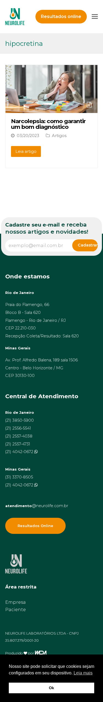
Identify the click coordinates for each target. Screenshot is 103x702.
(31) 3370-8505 (19, 477)
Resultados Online (35, 525)
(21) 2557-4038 (18, 436)
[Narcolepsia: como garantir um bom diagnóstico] (51, 109)
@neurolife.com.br (36, 505)
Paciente (15, 609)
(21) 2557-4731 (17, 444)
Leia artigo (26, 151)
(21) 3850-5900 (19, 420)
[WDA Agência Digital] (41, 653)
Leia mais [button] (83, 673)
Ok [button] (51, 688)
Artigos (59, 135)
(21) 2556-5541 (18, 428)
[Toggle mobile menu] (95, 17)
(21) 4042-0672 (19, 451)
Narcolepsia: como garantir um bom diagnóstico (48, 124)
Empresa (15, 602)
